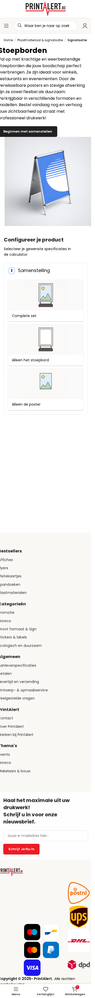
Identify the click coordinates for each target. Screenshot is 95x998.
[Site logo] (46, 8)
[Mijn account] (85, 26)
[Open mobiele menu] (6, 26)
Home (8, 40)
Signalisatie (77, 40)
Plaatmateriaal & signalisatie (40, 40)
